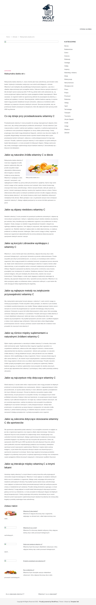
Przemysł (67, 96)
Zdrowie (7, 70)
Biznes (66, 46)
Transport (67, 112)
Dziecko (66, 56)
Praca (66, 89)
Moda (66, 76)
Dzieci (66, 52)
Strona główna (86, 29)
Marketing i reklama (70, 72)
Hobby (66, 66)
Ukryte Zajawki (69, 119)
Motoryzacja (68, 79)
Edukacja (67, 59)
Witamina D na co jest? (30, 527)
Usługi (66, 126)
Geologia (67, 62)
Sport (66, 106)
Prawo (66, 92)
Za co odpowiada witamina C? (15, 594)
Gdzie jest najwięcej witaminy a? (32, 544)
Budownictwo (68, 49)
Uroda (66, 123)
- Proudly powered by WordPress (48, 601)
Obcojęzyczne (68, 86)
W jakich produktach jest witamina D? (34, 561)
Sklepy (66, 102)
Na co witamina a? (28, 570)
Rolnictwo (67, 99)
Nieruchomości (69, 82)
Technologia (68, 109)
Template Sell (75, 601)
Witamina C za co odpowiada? (47, 594)
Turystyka (67, 116)
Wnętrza (67, 129)
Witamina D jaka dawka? (30, 511)
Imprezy (66, 69)
